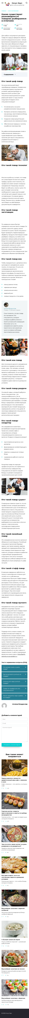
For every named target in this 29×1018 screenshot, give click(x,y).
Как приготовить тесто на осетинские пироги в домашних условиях (13, 877)
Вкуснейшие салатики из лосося (13, 969)
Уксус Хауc (17, 3)
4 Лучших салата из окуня (11, 939)
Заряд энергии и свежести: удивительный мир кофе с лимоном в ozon (14, 780)
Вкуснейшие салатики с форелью (13, 998)
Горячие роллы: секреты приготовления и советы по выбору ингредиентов (14, 813)
